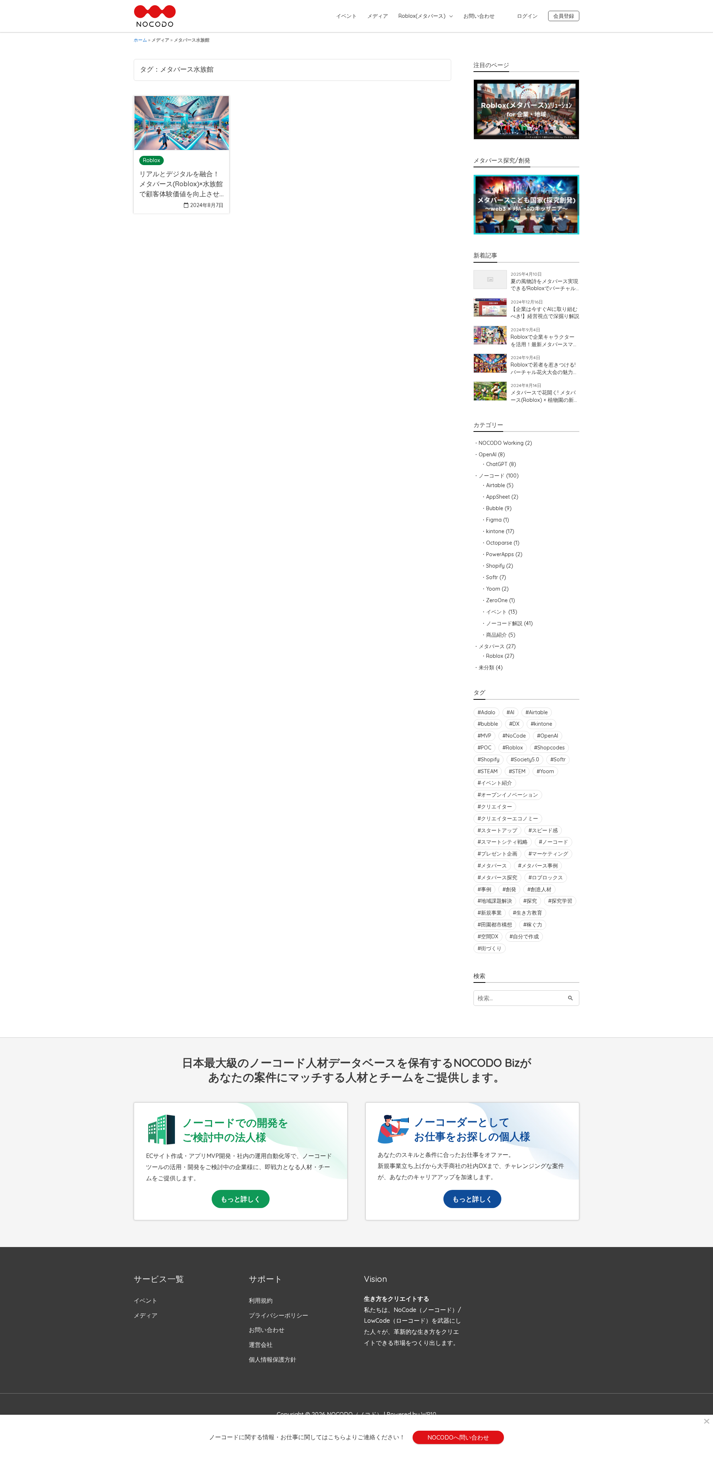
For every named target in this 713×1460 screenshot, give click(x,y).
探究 (532, 901)
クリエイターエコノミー (509, 818)
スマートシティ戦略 (504, 842)
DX (516, 724)
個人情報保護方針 (272, 1359)
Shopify (495, 565)
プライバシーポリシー (278, 1315)
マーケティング (550, 853)
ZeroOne (497, 600)
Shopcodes (551, 747)
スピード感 (545, 830)
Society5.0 (526, 759)
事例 (486, 889)
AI (512, 712)
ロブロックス (547, 877)
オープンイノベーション (509, 794)
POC (486, 747)
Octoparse (499, 542)
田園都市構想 (496, 924)
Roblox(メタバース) (422, 16)
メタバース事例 (539, 865)
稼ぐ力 (534, 924)
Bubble (494, 508)
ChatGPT (497, 464)
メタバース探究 (499, 877)
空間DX (489, 936)
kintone (495, 531)
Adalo (488, 712)
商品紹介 (496, 634)
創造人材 (541, 889)
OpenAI (488, 454)
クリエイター (496, 806)
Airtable (495, 485)
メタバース (492, 646)
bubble (489, 724)
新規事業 (491, 912)
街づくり (491, 948)
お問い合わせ (479, 16)
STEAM (489, 771)
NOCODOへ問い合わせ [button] (458, 1437)
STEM (518, 771)
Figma (494, 519)
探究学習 (561, 901)
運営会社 (261, 1344)
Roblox (494, 656)
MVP (486, 735)
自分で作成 (526, 936)
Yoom (493, 588)
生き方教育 (529, 912)
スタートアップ (499, 830)
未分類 (486, 667)
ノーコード (492, 475)
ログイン (527, 16)
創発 (511, 889)
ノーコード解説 (504, 623)
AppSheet (498, 496)
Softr (492, 577)
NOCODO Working (501, 443)
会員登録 (563, 16)
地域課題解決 (496, 901)
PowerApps (500, 554)
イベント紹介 (496, 783)
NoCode (516, 735)
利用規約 (261, 1300)
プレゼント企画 (499, 853)
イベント (346, 16)
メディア (377, 16)
